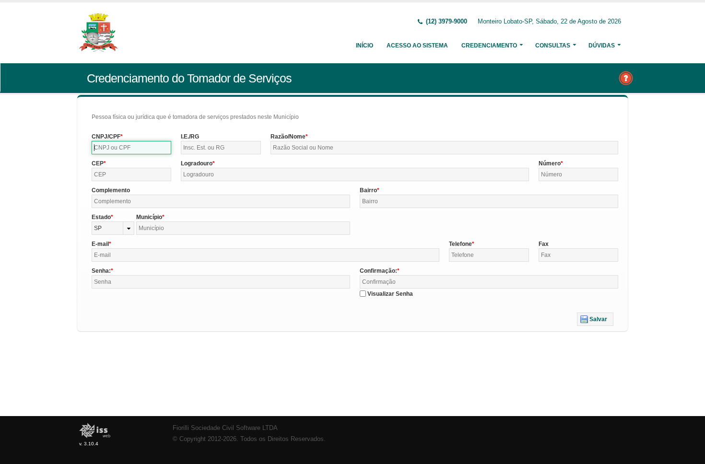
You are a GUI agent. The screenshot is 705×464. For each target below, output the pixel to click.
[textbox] (131, 147)
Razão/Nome (288, 136)
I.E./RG (190, 136)
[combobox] (113, 228)
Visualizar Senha (390, 293)
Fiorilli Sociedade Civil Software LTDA (225, 428)
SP (98, 228)
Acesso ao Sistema (417, 45)
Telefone (460, 244)
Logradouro (196, 163)
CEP (98, 163)
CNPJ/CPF (106, 136)
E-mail (100, 244)
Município (149, 217)
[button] (595, 319)
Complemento (111, 190)
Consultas (552, 45)
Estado (101, 217)
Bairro (368, 190)
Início (364, 45)
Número (550, 163)
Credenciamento (489, 45)
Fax (544, 244)
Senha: (101, 270)
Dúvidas (601, 45)
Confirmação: (378, 270)
